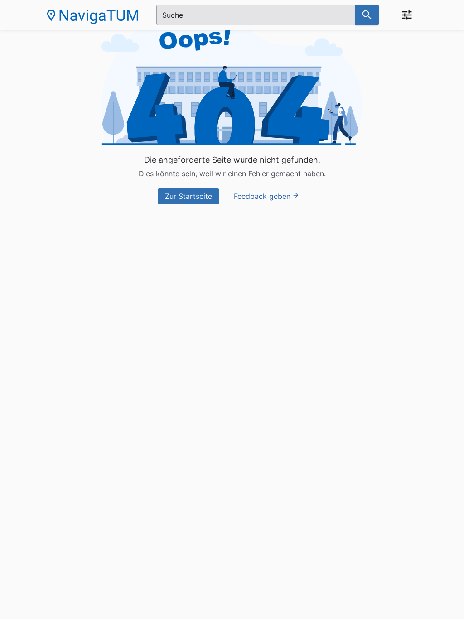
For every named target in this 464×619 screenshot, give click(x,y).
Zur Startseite (188, 196)
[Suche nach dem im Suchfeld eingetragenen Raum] (367, 15)
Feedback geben (262, 196)
